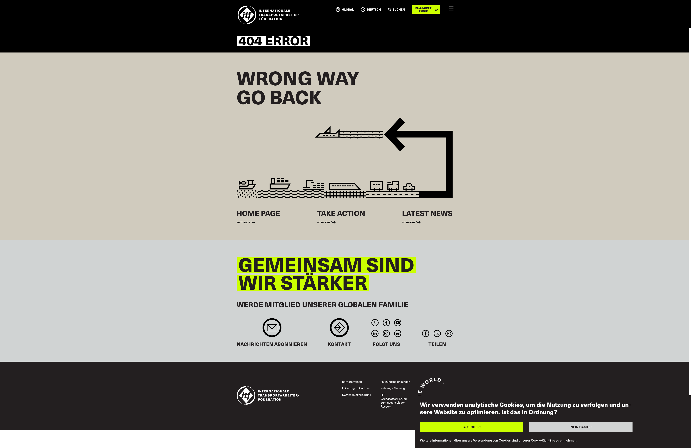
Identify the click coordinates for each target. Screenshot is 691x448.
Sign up (272, 329)
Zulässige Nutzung (393, 388)
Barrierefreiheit (352, 381)
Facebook (386, 322)
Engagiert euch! (423, 9)
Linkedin (375, 333)
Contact (339, 329)
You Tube (398, 322)
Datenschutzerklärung (356, 394)
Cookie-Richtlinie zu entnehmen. (554, 440)
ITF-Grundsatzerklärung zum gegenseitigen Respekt (394, 400)
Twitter (375, 322)
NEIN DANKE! (580, 427)
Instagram (386, 333)
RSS (398, 333)
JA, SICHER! (471, 427)
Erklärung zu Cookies (356, 388)
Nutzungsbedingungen (395, 381)
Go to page (243, 222)
